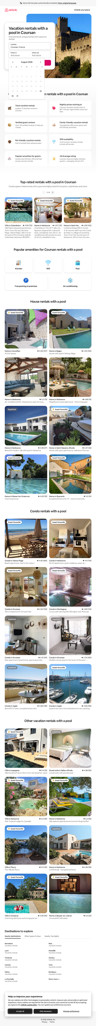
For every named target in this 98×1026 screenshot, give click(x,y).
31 (17, 96)
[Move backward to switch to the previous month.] (13, 62)
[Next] (52, 192)
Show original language (67, 3)
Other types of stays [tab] (32, 936)
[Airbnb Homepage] (11, 10)
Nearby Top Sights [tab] (52, 936)
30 (13, 96)
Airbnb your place (82, 10)
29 (41, 91)
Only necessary (46, 1011)
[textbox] (19, 55)
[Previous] (44, 192)
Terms (52, 1022)
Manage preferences (71, 1011)
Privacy (44, 1022)
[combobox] (30, 47)
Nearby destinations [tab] (13, 936)
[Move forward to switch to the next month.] (40, 62)
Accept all (20, 1011)
